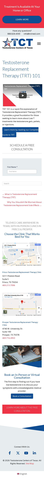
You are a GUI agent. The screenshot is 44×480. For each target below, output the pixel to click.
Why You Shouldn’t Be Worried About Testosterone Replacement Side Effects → (23, 204)
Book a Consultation (22, 396)
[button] (22, 409)
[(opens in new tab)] (22, 254)
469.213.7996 (8, 285)
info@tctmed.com (32, 33)
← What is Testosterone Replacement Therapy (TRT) (19, 196)
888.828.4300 (14, 33)
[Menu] (39, 44)
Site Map (30, 463)
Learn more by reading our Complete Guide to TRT (20, 132)
